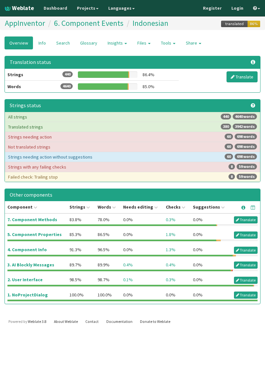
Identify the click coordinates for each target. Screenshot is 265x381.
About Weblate (66, 321)
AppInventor (25, 23)
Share (192, 43)
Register (212, 8)
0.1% (128, 280)
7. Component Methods (32, 219)
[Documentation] (253, 105)
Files (142, 43)
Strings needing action (131, 137)
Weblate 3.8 (37, 321)
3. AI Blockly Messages (30, 265)
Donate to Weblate (155, 321)
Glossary (88, 43)
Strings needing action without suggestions (131, 157)
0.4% (128, 265)
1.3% (170, 249)
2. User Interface (25, 280)
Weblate (22, 8)
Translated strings (131, 127)
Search (63, 43)
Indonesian (150, 23)
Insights (116, 43)
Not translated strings (131, 147)
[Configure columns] (253, 207)
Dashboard (55, 8)
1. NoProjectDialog (27, 295)
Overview (18, 43)
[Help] (256, 8)
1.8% (170, 234)
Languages (120, 8)
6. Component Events (88, 23)
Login (237, 8)
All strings (131, 117)
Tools (166, 43)
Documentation (119, 321)
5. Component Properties (34, 234)
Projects (86, 8)
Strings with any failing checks (131, 167)
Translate (244, 77)
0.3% (170, 219)
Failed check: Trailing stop (131, 177)
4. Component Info (27, 249)
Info (42, 43)
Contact (92, 321)
